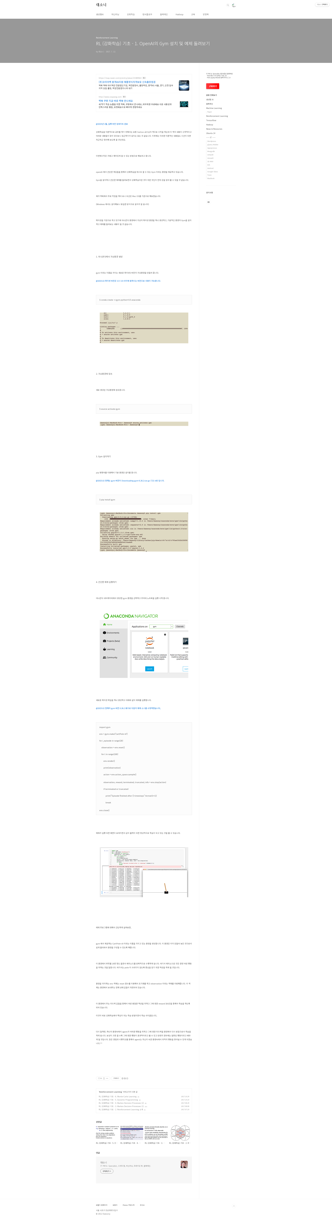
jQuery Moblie (212, 144)
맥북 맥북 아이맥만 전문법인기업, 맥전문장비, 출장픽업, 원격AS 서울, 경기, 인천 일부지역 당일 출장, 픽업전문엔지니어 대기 (136, 87)
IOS (208, 165)
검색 (228, 5)
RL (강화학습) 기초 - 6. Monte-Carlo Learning (118, 1096)
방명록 (206, 14)
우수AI (142, 1205)
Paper (209, 112)
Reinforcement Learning (110, 1091)
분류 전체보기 (211, 95)
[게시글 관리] (107, 1078)
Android (210, 168)
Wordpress (211, 141)
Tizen (209, 175)
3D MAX (210, 161)
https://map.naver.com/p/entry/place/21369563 (120, 78)
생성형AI (100, 14)
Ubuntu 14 (210, 133)
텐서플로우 (147, 14)
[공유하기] (104, 1078)
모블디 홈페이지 (101, 1205)
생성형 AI (209, 99)
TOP (234, 1206)
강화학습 (131, 14)
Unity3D (210, 154)
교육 (193, 14)
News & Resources (214, 129)
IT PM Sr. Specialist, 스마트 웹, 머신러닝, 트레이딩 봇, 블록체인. (125, 1166)
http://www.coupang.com (110, 97)
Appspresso (212, 148)
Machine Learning (214, 108)
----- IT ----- (211, 137)
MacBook (211, 178)
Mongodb (211, 151)
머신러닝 (115, 14)
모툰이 (115, 1205)
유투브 (208, 202)
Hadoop (179, 14)
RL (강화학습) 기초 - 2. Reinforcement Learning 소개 (121, 1109)
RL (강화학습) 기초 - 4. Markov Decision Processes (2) (121, 1103)
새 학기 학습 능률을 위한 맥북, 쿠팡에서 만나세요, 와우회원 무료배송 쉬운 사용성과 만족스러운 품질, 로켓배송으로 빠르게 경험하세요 (135, 105)
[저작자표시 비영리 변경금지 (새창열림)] (124, 1078)
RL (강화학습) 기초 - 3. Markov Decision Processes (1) (121, 1106)
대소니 (101, 5)
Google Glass (212, 171)
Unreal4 (210, 158)
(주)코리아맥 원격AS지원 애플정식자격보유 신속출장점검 (127, 81)
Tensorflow (211, 120)
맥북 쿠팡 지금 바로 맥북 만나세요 (116, 100)
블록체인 (164, 14)
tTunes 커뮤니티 (129, 1205)
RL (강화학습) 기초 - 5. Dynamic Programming (118, 1099)
